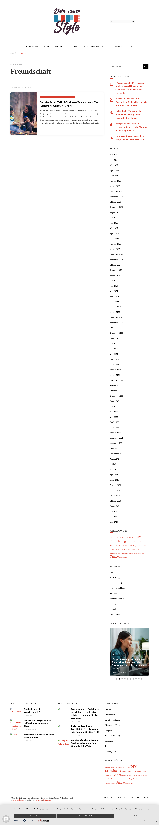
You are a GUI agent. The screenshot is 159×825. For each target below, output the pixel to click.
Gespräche (136, 546)
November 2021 (116, 443)
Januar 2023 (115, 375)
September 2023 (116, 333)
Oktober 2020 (115, 501)
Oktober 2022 (115, 391)
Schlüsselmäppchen (115, 553)
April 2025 (114, 233)
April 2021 (114, 474)
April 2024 (114, 296)
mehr (135, 816)
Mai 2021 (114, 469)
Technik (113, 609)
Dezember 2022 (116, 380)
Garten (128, 545)
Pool (129, 549)
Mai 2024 (114, 291)
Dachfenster (123, 537)
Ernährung (129, 541)
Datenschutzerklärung (150, 821)
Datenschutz (47, 800)
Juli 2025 (113, 217)
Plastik (125, 549)
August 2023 (115, 338)
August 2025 (115, 212)
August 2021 (115, 459)
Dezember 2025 (116, 191)
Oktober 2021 (115, 448)
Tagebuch (136, 553)
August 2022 (115, 401)
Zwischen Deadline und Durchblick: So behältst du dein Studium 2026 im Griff (131, 102)
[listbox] (129, 654)
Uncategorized (116, 614)
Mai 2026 (114, 165)
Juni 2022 (114, 412)
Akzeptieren (85, 816)
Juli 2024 (113, 280)
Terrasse (141, 553)
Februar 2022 (115, 432)
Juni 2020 (114, 516)
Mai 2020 (114, 522)
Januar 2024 (115, 312)
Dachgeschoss (131, 537)
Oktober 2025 (115, 202)
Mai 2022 (114, 417)
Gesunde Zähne (143, 546)
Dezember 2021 (116, 438)
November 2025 (116, 196)
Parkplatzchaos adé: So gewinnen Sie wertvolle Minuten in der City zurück (131, 127)
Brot (115, 537)
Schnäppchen (124, 553)
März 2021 (114, 480)
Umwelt (115, 556)
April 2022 (114, 422)
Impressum (121, 798)
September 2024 (116, 270)
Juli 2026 (113, 155)
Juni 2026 (114, 160)
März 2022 (114, 427)
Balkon (111, 537)
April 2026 (114, 170)
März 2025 (114, 238)
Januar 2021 (115, 490)
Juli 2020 (113, 511)
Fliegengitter (142, 541)
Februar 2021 (115, 485)
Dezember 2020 (116, 495)
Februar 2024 (115, 307)
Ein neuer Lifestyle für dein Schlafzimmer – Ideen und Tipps (38, 723)
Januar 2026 (115, 186)
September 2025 (116, 207)
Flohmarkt (112, 546)
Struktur (131, 553)
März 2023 (114, 364)
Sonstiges (114, 604)
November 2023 (116, 322)
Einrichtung (118, 541)
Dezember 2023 (116, 317)
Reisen (137, 549)
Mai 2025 (114, 228)
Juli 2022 (113, 406)
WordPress (38, 800)
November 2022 (116, 385)
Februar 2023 (115, 370)
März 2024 (114, 301)
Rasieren (133, 549)
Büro (118, 537)
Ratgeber (113, 593)
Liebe (121, 549)
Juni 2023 (114, 349)
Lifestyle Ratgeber (66, 47)
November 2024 (116, 259)
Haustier (112, 549)
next (144, 654)
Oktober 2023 (115, 328)
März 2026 (114, 175)
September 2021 (116, 453)
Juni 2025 (114, 223)
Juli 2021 (113, 464)
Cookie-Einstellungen (139, 798)
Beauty (113, 572)
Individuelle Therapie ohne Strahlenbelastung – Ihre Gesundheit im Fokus (129, 114)
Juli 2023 (113, 343)
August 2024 (115, 275)
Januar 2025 (115, 249)
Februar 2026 (115, 181)
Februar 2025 (115, 244)
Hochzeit (117, 549)
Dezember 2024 (116, 254)
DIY (138, 537)
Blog (47, 47)
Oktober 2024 (115, 265)
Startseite (32, 47)
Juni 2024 (114, 286)
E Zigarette (136, 541)
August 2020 (115, 506)
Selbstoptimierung (94, 47)
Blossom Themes (18, 800)
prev (113, 654)
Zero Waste (124, 557)
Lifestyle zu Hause (122, 47)
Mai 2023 (114, 354)
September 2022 (116, 396)
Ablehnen (35, 816)
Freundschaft (119, 546)
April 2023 (114, 359)
